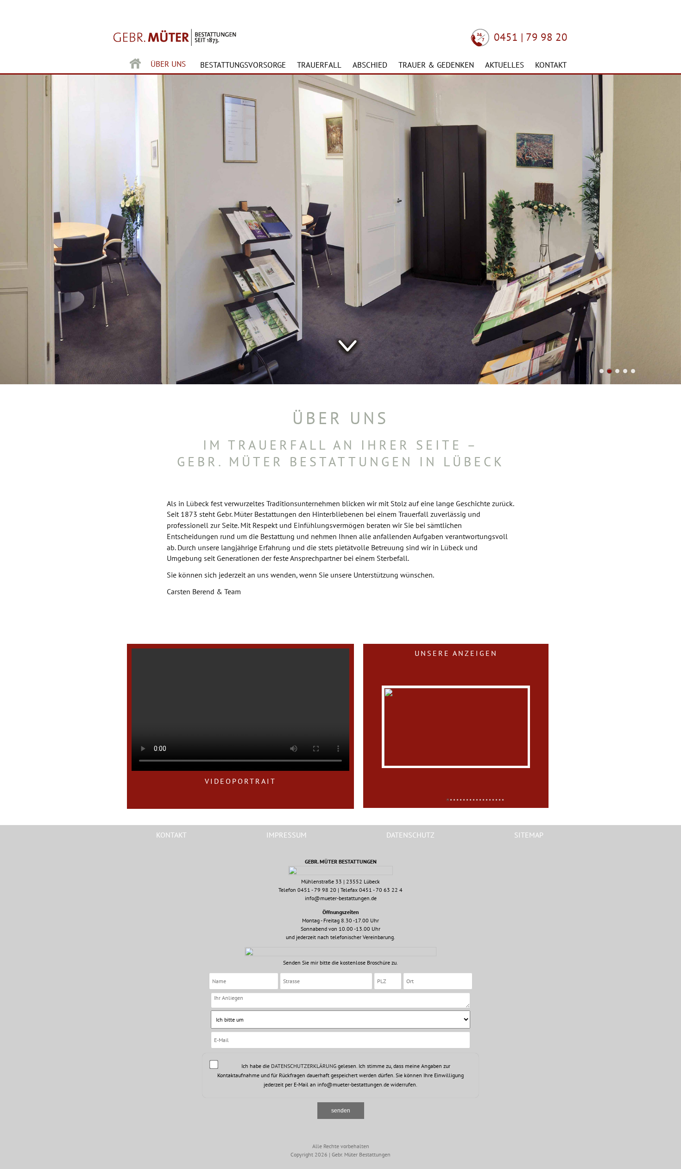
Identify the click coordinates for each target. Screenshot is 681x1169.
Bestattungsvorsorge (243, 65)
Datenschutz (410, 835)
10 (477, 800)
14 (490, 800)
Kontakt (551, 65)
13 (486, 800)
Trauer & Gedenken (436, 65)
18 (503, 800)
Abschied (370, 65)
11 (480, 800)
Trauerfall (319, 65)
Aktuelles (504, 65)
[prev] (368, 720)
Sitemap (528, 835)
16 (496, 800)
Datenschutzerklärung (303, 1065)
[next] (543, 720)
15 (493, 800)
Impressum (286, 835)
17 (499, 800)
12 (483, 800)
